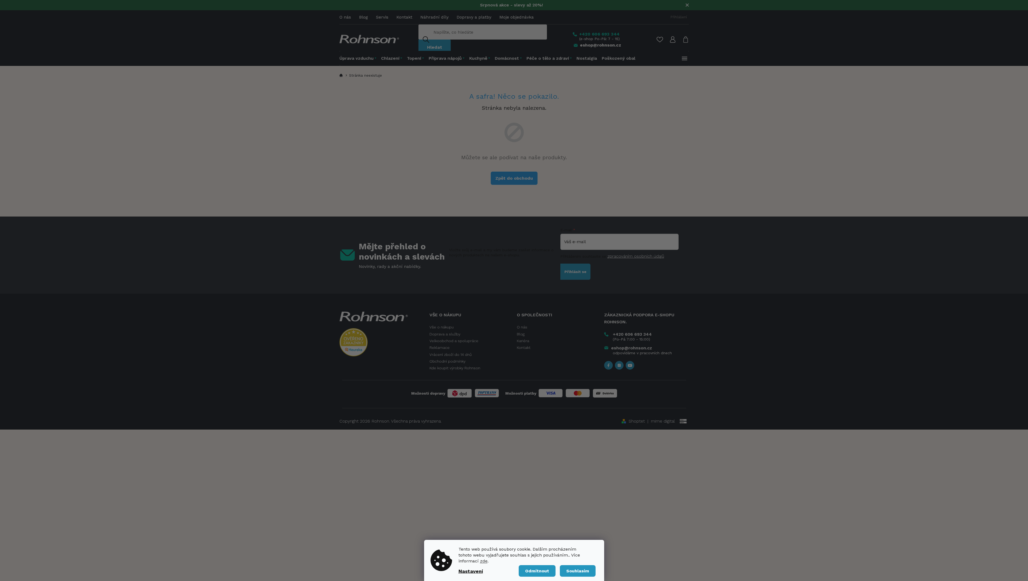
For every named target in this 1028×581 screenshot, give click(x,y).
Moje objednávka (516, 17)
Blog (363, 17)
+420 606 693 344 (632, 334)
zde (484, 561)
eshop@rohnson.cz (631, 347)
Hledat (434, 47)
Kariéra (523, 341)
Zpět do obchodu (514, 178)
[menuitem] (359, 58)
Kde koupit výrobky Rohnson (454, 368)
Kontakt (404, 17)
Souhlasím (577, 570)
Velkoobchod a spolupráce (453, 341)
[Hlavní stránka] (341, 75)
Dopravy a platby (474, 17)
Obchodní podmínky (447, 361)
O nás (345, 17)
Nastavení (471, 571)
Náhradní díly (434, 17)
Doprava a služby (444, 334)
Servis (382, 17)
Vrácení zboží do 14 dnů (450, 354)
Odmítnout (537, 570)
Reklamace (439, 347)
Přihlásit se (575, 272)
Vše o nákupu (441, 327)
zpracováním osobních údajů (635, 256)
